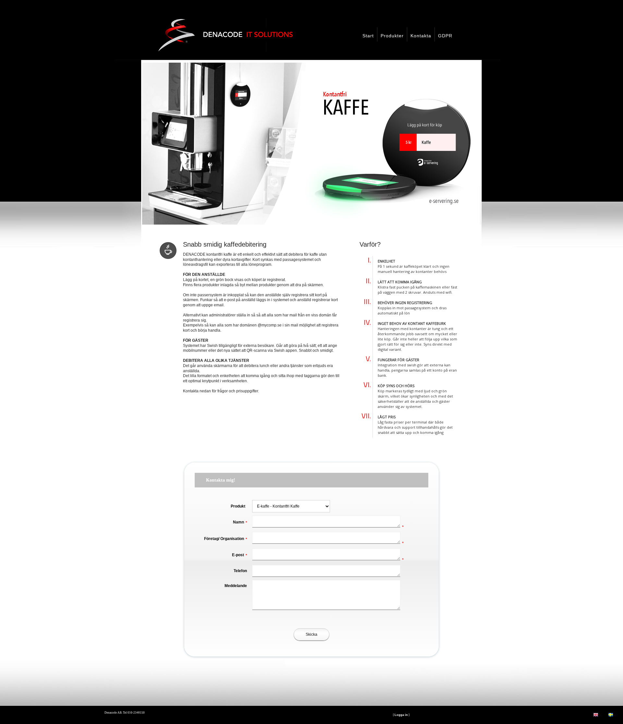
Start (368, 35)
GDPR (445, 35)
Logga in (401, 715)
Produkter (392, 35)
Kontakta (420, 35)
